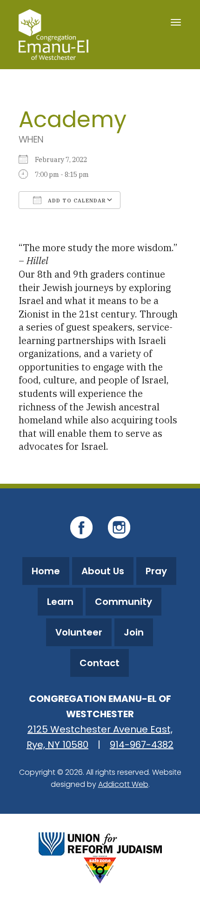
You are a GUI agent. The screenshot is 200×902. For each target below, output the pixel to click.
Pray (156, 571)
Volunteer (78, 632)
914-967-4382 (141, 744)
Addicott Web (123, 784)
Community (123, 601)
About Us (102, 571)
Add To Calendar (76, 200)
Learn (60, 601)
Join (134, 632)
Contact (100, 662)
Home (46, 571)
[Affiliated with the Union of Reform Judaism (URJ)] (100, 843)
